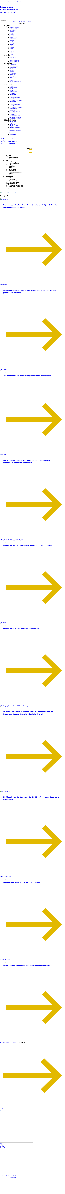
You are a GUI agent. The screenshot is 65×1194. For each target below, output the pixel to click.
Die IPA (7, 26)
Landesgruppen (13, 57)
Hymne (11, 48)
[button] (22, 23)
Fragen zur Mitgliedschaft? (14, 122)
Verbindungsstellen (14, 60)
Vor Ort (7, 56)
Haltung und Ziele (14, 29)
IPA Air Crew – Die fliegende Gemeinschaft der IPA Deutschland (27, 965)
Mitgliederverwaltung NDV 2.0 (16, 187)
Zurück (2, 1042)
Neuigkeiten (13, 64)
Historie (11, 45)
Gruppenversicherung (15, 111)
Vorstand (12, 31)
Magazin (12, 70)
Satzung (12, 34)
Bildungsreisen (13, 87)
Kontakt (3, 20)
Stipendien (12, 98)
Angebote (8, 84)
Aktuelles (8, 63)
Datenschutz (4, 1163)
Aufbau (11, 33)
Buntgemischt (13, 74)
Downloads (13, 133)
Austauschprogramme (15, 97)
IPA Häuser (12, 89)
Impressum (4, 1161)
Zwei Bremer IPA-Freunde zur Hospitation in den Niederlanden (27, 376)
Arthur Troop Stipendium (16, 100)
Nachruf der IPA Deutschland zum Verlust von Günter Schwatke (27, 546)
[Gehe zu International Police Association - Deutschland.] (0, 192)
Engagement (13, 30)
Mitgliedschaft (10, 120)
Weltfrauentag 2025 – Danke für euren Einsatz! (21, 629)
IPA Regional (13, 73)
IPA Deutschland (9, 10)
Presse (11, 78)
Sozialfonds (12, 110)
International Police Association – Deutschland (11, 2)
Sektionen (12, 47)
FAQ (2, 1158)
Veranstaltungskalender (15, 81)
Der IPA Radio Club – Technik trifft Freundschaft (21, 882)
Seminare (12, 96)
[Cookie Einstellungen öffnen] (12, 1193)
